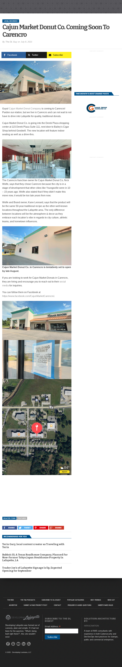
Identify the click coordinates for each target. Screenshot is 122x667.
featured (22, 518)
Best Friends (96, 600)
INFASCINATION (91, 626)
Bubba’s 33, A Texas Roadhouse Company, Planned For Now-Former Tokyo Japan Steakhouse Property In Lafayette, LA (35, 557)
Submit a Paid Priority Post (35, 605)
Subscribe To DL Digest (51, 600)
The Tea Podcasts (27, 600)
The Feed (10, 600)
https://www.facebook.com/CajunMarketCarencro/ (28, 296)
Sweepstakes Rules (105, 605)
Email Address (53, 626)
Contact (57, 605)
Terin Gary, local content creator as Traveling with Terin (33, 546)
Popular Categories (75, 600)
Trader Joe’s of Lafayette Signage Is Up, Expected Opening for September (32, 569)
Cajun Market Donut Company (25, 108)
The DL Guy (11, 42)
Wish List (111, 600)
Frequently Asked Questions (79, 605)
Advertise (13, 605)
